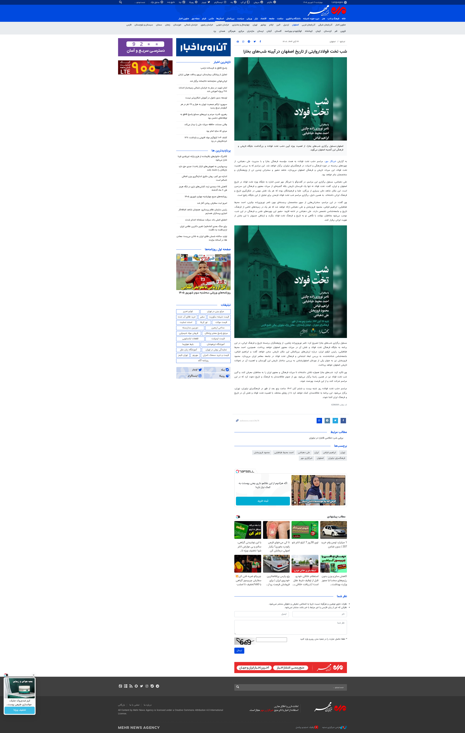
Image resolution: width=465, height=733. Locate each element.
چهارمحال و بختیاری (241, 25)
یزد (214, 31)
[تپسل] (237, 471)
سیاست (240, 19)
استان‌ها (220, 19)
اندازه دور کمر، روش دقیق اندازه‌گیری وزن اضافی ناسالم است (204, 178)
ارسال (239, 650)
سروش (257, 2)
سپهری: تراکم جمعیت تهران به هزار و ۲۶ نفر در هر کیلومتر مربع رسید (204, 106)
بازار (256, 19)
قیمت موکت (221, 322)
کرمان (318, 31)
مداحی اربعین (218, 328)
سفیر (202, 317)
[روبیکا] (136, 686)
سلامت (280, 19)
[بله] (152, 686)
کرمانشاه (309, 31)
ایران (316, 452)
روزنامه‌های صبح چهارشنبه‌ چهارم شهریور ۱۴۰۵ (206, 197)
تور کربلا (203, 322)
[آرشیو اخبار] (125, 686)
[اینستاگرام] (147, 686)
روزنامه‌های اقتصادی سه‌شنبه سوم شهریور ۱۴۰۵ (204, 293)
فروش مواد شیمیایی (188, 333)
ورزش (249, 19)
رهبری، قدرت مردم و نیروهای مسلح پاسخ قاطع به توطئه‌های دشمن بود (203, 116)
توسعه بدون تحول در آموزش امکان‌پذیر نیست (206, 98)
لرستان (260, 31)
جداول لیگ (155, 2)
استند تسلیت (186, 322)
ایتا (180, 2)
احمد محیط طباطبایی (284, 452)
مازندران (250, 31)
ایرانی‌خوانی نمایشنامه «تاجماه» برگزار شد (208, 81)
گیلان (269, 31)
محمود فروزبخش (262, 452)
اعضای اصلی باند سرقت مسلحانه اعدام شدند (206, 220)
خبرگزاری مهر (306, 458)
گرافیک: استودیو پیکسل (305, 727)
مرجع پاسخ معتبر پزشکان (216, 333)
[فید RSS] (131, 686)
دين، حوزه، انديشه (311, 19)
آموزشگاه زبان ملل (188, 350)
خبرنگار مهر (330, 161)
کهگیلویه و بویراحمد (293, 31)
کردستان (328, 31)
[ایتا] (120, 686)
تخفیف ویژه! (19, 710)
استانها (342, 41)
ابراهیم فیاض (329, 452)
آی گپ (243, 2)
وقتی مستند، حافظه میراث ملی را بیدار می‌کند (205, 124)
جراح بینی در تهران (215, 311)
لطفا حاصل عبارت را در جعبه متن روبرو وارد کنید (323, 639)
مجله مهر (195, 19)
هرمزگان (231, 31)
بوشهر (263, 25)
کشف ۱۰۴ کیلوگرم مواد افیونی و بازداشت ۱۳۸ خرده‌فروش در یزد (206, 139)
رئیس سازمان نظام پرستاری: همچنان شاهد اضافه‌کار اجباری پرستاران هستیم (203, 211)
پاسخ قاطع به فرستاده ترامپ (214, 68)
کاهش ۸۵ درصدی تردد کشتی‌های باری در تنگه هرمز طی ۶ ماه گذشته (203, 188)
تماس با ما (134, 705)
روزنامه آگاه (203, 361)
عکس (211, 19)
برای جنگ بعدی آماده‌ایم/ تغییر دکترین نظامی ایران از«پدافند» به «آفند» (203, 228)
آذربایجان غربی (308, 25)
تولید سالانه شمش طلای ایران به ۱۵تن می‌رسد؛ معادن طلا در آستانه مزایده (202, 238)
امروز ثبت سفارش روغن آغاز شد (212, 203)
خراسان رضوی (207, 25)
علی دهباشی (304, 452)
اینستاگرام (218, 2)
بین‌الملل (230, 19)
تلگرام (270, 2)
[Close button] (33, 675)
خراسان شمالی (191, 25)
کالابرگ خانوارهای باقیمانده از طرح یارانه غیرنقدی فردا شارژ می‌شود (202, 158)
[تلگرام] (157, 686)
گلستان (278, 31)
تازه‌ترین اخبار (222, 62)
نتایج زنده (171, 2)
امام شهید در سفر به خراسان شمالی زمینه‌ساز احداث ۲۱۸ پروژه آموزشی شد (203, 89)
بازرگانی (121, 705)
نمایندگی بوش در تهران (216, 350)
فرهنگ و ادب (333, 19)
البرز (278, 25)
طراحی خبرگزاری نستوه (331, 727)
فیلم (204, 19)
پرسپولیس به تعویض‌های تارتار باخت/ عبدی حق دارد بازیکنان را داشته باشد (203, 168)
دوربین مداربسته (190, 328)
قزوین (343, 31)
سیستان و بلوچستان (144, 25)
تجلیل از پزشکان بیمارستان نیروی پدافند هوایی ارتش (202, 74)
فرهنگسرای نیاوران (336, 458)
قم (336, 31)
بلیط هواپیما (188, 344)
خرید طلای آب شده (187, 317)
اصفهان (295, 25)
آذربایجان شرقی (325, 25)
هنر (323, 19)
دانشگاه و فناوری (293, 19)
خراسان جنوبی (222, 25)
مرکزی (241, 31)
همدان (222, 31)
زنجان (167, 25)
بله (232, 2)
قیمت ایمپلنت (218, 339)
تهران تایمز (183, 355)
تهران (255, 25)
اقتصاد (263, 19)
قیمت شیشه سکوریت (219, 317)
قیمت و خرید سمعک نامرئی (216, 355)
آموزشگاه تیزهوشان (216, 344)
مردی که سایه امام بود (216, 131)
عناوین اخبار (340, 25)
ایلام (271, 25)
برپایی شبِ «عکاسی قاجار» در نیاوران (326, 438)
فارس (129, 25)
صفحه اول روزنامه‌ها (218, 249)
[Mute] (300, 502)
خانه (344, 19)
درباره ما (147, 705)
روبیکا (191, 2)
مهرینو (195, 355)
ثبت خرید (263, 501)
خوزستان (177, 25)
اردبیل (286, 25)
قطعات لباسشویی (190, 339)
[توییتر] (141, 686)
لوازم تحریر (188, 311)
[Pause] (295, 502)
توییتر (204, 2)
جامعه (271, 19)
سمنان (159, 25)
